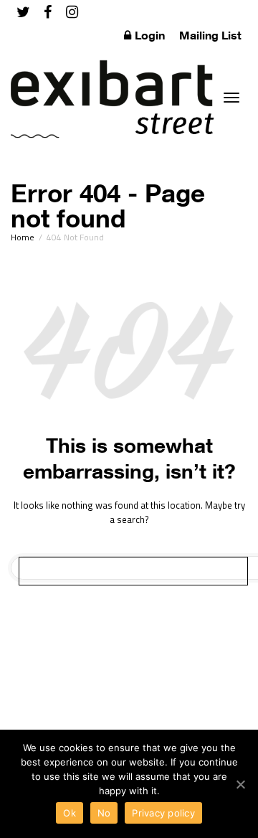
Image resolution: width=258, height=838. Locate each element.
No (104, 813)
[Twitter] (23, 12)
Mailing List (210, 35)
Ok (69, 813)
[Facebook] (47, 12)
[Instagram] (72, 12)
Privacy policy (163, 813)
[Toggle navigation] (231, 97)
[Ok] (240, 784)
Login (150, 35)
